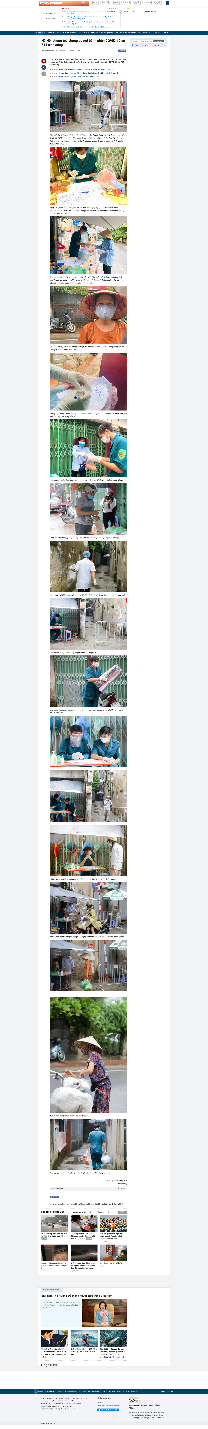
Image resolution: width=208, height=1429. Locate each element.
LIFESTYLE (146, 33)
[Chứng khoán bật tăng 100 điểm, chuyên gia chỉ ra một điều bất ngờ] (84, 1338)
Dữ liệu (157, 33)
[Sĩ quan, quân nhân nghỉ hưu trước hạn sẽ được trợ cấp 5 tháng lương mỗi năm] (113, 1223)
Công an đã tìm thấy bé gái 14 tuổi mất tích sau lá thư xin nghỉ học (54, 1265)
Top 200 (170, 1392)
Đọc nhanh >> (113, 9)
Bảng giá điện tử (50, 13)
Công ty (136, 45)
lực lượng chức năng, (67, 1204)
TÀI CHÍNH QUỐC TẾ (106, 33)
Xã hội (77, 50)
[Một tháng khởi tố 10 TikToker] (113, 1253)
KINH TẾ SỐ (123, 33)
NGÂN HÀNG (83, 33)
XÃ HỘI (40, 33)
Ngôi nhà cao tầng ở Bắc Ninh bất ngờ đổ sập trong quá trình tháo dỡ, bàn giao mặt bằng (83, 1265)
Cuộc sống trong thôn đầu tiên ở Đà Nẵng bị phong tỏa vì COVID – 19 (85, 70)
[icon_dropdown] (167, 3)
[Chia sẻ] (43, 67)
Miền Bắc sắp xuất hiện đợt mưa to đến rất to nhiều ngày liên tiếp (54, 1235)
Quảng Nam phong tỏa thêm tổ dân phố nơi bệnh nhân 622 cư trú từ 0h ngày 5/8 (89, 73)
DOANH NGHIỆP (72, 33)
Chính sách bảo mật (48, 1423)
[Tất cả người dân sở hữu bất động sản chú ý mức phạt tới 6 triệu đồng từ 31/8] (84, 1223)
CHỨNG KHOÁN (49, 33)
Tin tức (146, 45)
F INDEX (165, 33)
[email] (43, 73)
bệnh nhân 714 (119, 1204)
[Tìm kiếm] (158, 41)
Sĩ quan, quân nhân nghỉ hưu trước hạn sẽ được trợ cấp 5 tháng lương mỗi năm (111, 1236)
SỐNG (139, 33)
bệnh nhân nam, (81, 1204)
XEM (122, 1212)
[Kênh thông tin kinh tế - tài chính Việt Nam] (64, 3)
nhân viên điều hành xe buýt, (97, 1204)
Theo (88, 1188)
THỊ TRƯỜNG (132, 33)
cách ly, (111, 1204)
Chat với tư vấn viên (109, 1410)
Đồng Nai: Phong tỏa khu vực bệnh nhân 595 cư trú (78, 77)
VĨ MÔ (116, 33)
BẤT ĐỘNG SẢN (60, 33)
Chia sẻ (122, 51)
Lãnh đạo (156, 45)
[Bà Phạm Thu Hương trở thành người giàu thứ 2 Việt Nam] (104, 1313)
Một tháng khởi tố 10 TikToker (112, 1263)
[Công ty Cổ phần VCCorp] (148, 1400)
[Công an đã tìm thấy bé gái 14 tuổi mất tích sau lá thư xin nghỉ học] (54, 1253)
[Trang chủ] (36, 33)
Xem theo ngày (79, 1212)
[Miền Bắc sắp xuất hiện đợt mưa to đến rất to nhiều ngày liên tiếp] (54, 1223)
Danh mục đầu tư (51, 18)
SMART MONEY (93, 33)
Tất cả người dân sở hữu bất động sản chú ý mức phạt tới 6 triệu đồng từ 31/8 (83, 1236)
